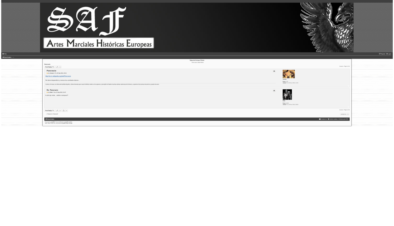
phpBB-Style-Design (67, 123)
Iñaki (284, 100)
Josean (285, 79)
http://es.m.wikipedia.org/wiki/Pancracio (58, 76)
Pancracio (47, 64)
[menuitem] (4, 54)
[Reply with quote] (274, 71)
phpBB (52, 122)
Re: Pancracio (52, 90)
